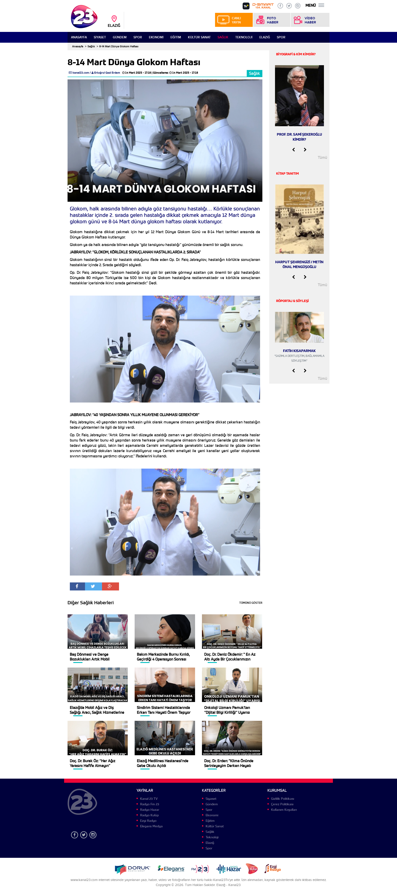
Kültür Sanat (199, 37)
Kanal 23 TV (149, 799)
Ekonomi (156, 37)
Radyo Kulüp (149, 815)
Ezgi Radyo (148, 821)
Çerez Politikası (282, 804)
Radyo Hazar (149, 810)
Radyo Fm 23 (149, 804)
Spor (137, 37)
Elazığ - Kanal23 (228, 885)
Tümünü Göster (250, 602)
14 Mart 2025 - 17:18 (138, 72)
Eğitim (175, 37)
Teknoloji (243, 37)
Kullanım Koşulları (284, 810)
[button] (293, 150)
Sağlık (223, 37)
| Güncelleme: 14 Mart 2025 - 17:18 (175, 72)
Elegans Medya (151, 826)
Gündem (120, 37)
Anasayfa (79, 37)
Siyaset (100, 37)
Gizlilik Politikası (282, 799)
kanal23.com (81, 72)
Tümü (322, 157)
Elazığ (264, 37)
